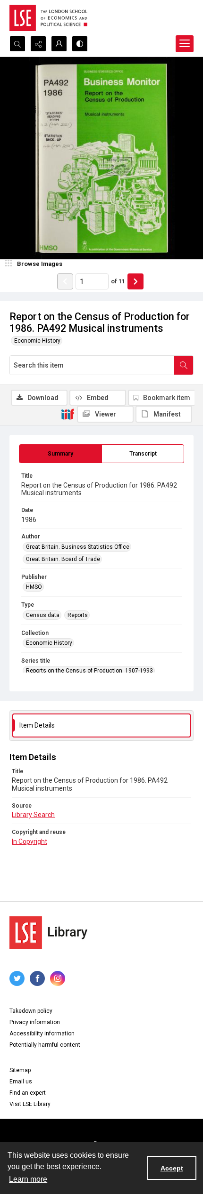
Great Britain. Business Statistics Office (77, 547)
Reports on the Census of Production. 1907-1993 (89, 670)
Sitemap (20, 1070)
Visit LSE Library (30, 1104)
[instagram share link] (57, 978)
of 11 (118, 281)
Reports (78, 615)
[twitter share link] (17, 978)
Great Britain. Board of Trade (63, 559)
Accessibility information (42, 1033)
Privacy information (34, 1022)
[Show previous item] (65, 281)
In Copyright (29, 841)
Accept (172, 1168)
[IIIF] (67, 414)
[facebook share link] (37, 978)
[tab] (60, 454)
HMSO (34, 587)
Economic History (37, 340)
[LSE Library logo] (48, 932)
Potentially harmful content (44, 1045)
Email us (20, 1081)
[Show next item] (135, 281)
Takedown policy (30, 1011)
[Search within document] (183, 365)
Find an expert (27, 1093)
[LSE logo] (48, 18)
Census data (42, 615)
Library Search (33, 814)
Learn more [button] (28, 1179)
